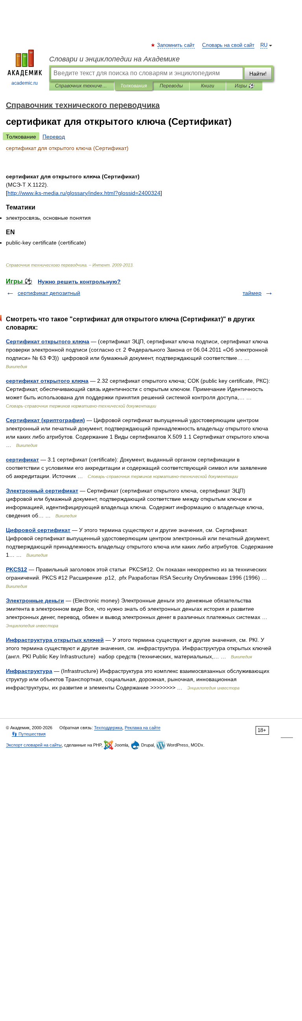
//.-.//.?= (83, 193)
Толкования (133, 86)
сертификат (22, 459)
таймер (252, 293)
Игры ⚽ (244, 86)
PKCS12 (16, 569)
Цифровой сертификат (38, 530)
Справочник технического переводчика (81, 86)
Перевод (53, 136)
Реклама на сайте (142, 727)
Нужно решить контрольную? (79, 281)
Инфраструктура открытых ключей (55, 640)
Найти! (258, 73)
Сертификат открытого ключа (47, 341)
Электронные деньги (35, 600)
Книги (207, 86)
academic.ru (24, 83)
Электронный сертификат (42, 490)
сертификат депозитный (49, 293)
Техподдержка (108, 727)
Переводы (171, 86)
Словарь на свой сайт (228, 45)
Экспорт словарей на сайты (34, 745)
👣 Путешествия (29, 734)
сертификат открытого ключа (47, 381)
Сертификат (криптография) (45, 420)
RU (263, 45)
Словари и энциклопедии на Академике (114, 59)
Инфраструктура (29, 671)
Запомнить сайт (176, 45)
